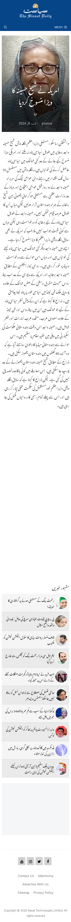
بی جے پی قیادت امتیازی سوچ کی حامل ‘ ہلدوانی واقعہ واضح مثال (30, 621)
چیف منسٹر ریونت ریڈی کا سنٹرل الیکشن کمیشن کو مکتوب (28, 639)
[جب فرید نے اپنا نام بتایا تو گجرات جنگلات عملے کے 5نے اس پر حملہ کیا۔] (61, 676)
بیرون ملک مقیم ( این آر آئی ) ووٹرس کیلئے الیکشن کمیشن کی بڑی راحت (32, 768)
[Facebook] (48, 861)
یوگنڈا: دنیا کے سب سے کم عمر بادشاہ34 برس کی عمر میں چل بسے (29, 713)
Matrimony (45, 876)
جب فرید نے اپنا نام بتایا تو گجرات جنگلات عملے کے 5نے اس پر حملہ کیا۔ (29, 676)
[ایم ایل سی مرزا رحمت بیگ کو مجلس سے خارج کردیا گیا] (61, 658)
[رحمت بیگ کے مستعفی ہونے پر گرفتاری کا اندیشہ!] (61, 603)
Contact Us (26, 876)
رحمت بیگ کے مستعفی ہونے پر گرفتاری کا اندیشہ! (31, 603)
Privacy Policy (43, 892)
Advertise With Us (35, 884)
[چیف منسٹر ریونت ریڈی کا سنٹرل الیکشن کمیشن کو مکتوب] (61, 639)
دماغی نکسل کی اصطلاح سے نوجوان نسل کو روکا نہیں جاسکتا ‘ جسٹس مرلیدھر (30, 695)
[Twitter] (39, 861)
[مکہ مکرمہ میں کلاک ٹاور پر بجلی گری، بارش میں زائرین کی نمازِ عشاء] (61, 750)
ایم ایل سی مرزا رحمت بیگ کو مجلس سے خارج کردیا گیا (29, 658)
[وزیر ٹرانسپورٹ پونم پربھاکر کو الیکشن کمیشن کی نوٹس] (61, 731)
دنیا (35, 113)
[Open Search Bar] (5, 26)
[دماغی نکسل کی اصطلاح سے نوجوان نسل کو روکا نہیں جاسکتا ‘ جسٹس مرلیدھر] (61, 695)
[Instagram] (30, 861)
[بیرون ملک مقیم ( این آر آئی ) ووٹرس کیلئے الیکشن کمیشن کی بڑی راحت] (61, 768)
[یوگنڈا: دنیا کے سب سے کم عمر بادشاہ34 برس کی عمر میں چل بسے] (61, 713)
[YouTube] (21, 861)
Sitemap (23, 892)
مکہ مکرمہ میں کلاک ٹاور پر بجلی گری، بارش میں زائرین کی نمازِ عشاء (31, 750)
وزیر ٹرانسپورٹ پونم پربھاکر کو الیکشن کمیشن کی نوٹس (30, 731)
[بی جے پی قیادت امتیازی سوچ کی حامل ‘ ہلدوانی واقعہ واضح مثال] (61, 621)
